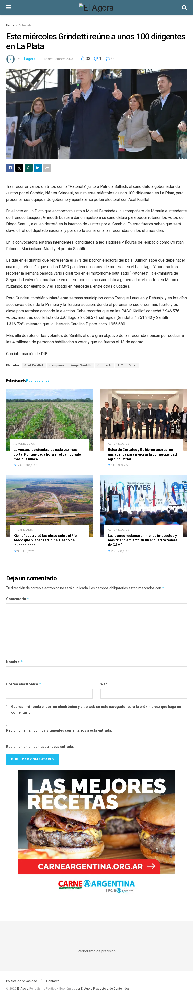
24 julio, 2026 (25, 551)
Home (10, 25)
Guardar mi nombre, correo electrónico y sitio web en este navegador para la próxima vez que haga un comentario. (96, 709)
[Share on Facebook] (10, 168)
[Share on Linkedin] (38, 168)
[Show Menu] (8, 7)
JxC (120, 365)
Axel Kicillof (33, 365)
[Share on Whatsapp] (29, 168)
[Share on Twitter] (19, 168)
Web (103, 684)
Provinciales (23, 529)
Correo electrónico (23, 684)
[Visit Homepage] (96, 7)
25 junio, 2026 (119, 551)
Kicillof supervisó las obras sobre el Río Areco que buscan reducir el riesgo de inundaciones (45, 540)
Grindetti (104, 365)
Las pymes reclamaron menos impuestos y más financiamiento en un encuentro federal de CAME (143, 540)
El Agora (23, 988)
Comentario (17, 598)
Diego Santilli (80, 365)
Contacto (53, 981)
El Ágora (29, 59)
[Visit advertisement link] (96, 835)
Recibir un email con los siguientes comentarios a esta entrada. (59, 730)
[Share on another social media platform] (47, 168)
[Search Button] (184, 7)
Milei (133, 365)
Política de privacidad (21, 981)
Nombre (14, 661)
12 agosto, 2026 (26, 465)
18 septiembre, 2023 (58, 59)
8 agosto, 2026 (120, 465)
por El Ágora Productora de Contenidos (102, 988)
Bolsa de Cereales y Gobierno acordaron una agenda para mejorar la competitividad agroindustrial (142, 454)
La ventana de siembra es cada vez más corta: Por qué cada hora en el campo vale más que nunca (47, 454)
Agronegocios (24, 443)
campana (56, 365)
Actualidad (25, 25)
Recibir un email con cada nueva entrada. (40, 747)
